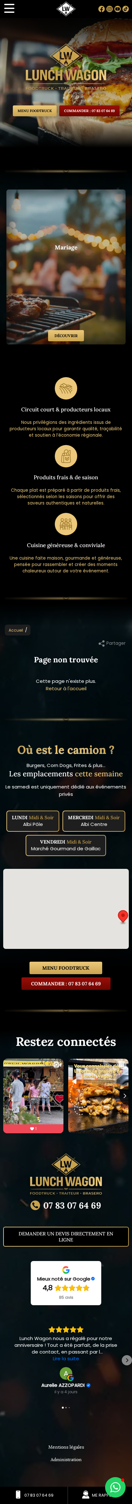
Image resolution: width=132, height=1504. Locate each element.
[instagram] (109, 9)
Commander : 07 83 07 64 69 (89, 111)
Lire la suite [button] (66, 1358)
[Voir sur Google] (66, 1373)
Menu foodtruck (65, 968)
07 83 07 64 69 (72, 1205)
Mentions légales (66, 1447)
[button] (123, 917)
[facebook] (101, 9)
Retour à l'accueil (66, 688)
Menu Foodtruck (35, 111)
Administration (66, 1459)
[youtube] (117, 9)
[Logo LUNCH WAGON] (66, 68)
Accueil (16, 630)
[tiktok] (125, 9)
